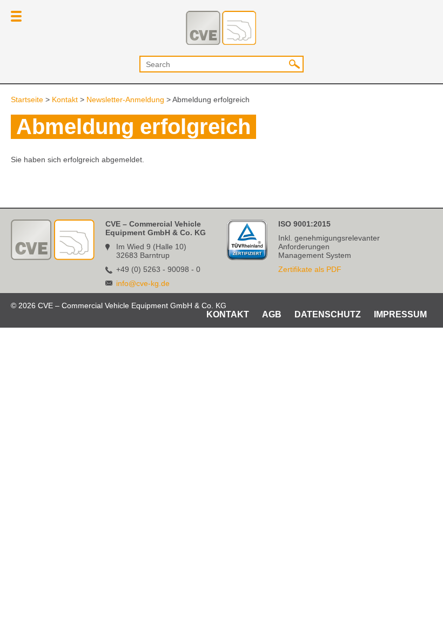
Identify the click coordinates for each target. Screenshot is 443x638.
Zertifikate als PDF (309, 269)
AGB (271, 314)
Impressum (400, 314)
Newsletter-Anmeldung (125, 99)
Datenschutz (327, 314)
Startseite (27, 99)
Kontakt (65, 99)
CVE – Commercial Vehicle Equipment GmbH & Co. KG (221, 28)
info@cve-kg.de (143, 283)
